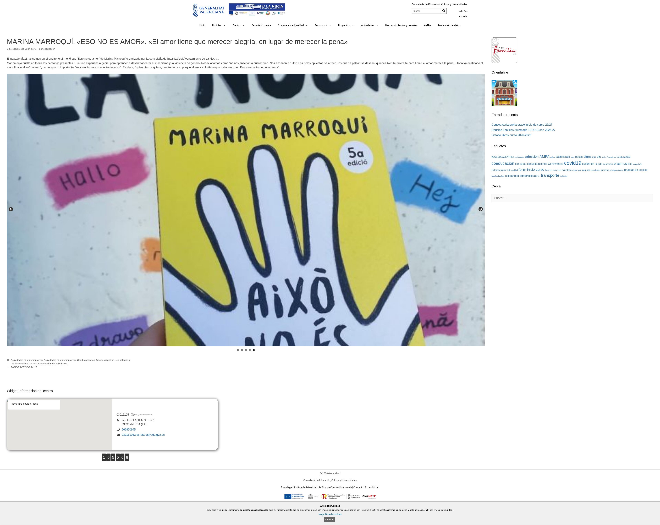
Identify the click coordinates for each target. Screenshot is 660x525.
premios (605, 170)
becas (579, 156)
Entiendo (329, 519)
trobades (564, 176)
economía (608, 164)
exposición (637, 164)
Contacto (358, 487)
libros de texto (551, 170)
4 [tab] (250, 350)
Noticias (217, 25)
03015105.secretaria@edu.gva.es (143, 434)
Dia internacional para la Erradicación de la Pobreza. (39, 363)
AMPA (427, 25)
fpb (524, 169)
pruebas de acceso (635, 169)
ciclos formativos (609, 157)
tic (539, 176)
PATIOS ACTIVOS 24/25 (24, 367)
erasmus (620, 163)
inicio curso (535, 169)
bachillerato (563, 156)
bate (572, 157)
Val (460, 11)
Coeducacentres (86, 360)
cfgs (594, 157)
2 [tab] (242, 350)
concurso (520, 163)
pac (579, 170)
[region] (246, 210)
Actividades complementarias (27, 360)
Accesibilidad (372, 487)
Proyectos (344, 25)
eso (630, 163)
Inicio (202, 25)
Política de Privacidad (305, 487)
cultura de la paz (592, 163)
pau (584, 170)
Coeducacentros (105, 360)
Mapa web (346, 487)
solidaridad (512, 175)
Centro (236, 25)
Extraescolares (499, 170)
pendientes (595, 170)
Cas (466, 11)
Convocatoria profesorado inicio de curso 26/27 (522, 124)
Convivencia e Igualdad (291, 25)
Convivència (555, 163)
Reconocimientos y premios (401, 25)
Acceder (463, 16)
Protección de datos (449, 25)
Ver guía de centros (143, 414)
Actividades (367, 25)
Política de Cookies (329, 487)
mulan (574, 170)
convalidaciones (537, 163)
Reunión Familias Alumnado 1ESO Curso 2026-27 (523, 130)
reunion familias (498, 176)
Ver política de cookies (330, 514)
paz (588, 170)
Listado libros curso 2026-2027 (511, 135)
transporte (550, 175)
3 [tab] (246, 350)
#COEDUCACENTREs (503, 157)
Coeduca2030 (623, 157)
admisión (532, 156)
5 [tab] (254, 350)
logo (559, 170)
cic (599, 156)
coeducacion (503, 163)
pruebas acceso (616, 170)
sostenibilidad (528, 175)
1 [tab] (238, 350)
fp (520, 169)
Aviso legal (287, 487)
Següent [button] (480, 209)
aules (552, 157)
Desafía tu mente (261, 25)
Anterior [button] (11, 209)
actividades (519, 157)
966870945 (129, 429)
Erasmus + (321, 25)
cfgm (587, 156)
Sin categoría (123, 360)
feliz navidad (512, 170)
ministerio (566, 170)
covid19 (572, 163)
